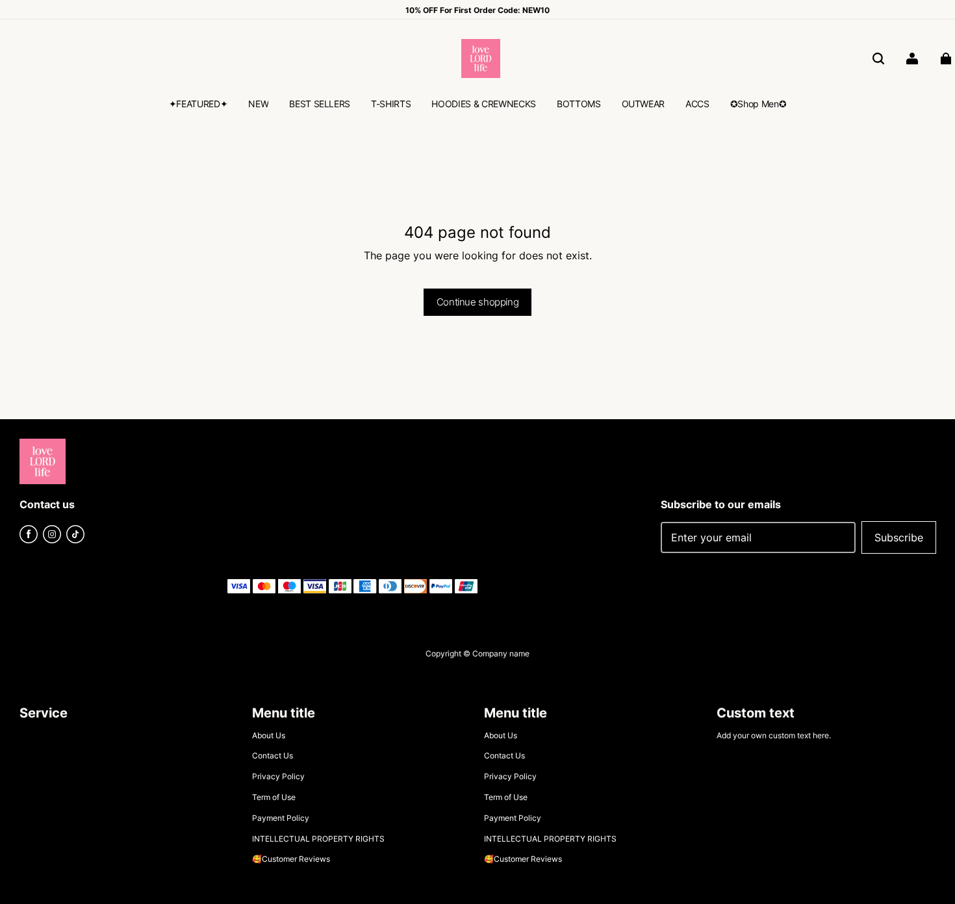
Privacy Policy (278, 776)
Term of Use (274, 797)
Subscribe (898, 537)
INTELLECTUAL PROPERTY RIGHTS (318, 839)
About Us (268, 735)
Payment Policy (280, 818)
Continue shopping (477, 302)
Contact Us (272, 755)
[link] (198, 105)
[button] (878, 58)
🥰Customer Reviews (291, 859)
